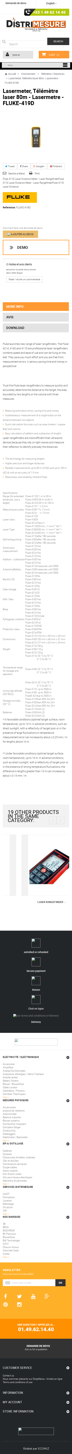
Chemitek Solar (11, 1250)
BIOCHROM (9, 1230)
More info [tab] (14, 306)
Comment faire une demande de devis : (23, 228)
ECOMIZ (43, 1448)
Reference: (9, 207)
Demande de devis (16, 3)
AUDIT (6, 1194)
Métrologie (8, 1204)
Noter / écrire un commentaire (24, 279)
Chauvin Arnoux (11, 1247)
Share (24, 166)
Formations (9, 1197)
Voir (5, 1214)
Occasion (8, 1207)
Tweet (11, 166)
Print (37, 173)
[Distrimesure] (36, 24)
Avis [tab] (9, 317)
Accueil (12, 74)
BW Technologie (11, 1240)
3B (4, 1223)
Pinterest (57, 166)
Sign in (16, 55)
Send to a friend (16, 173)
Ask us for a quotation (36, 1349)
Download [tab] (15, 327)
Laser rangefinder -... (36, 902)
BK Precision (9, 1233)
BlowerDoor (9, 1237)
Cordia (6, 1253)
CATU (6, 1243)
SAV (5, 1210)
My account (12, 1402)
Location (7, 1200)
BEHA (6, 1227)
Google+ (40, 166)
